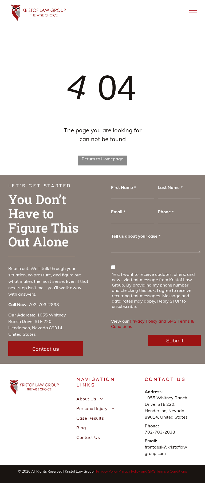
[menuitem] (102, 399)
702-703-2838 (44, 304)
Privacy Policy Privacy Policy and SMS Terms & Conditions (141, 471)
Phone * (166, 211)
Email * (118, 211)
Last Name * (170, 187)
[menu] (193, 13)
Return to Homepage (102, 158)
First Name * (123, 187)
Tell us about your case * (135, 236)
